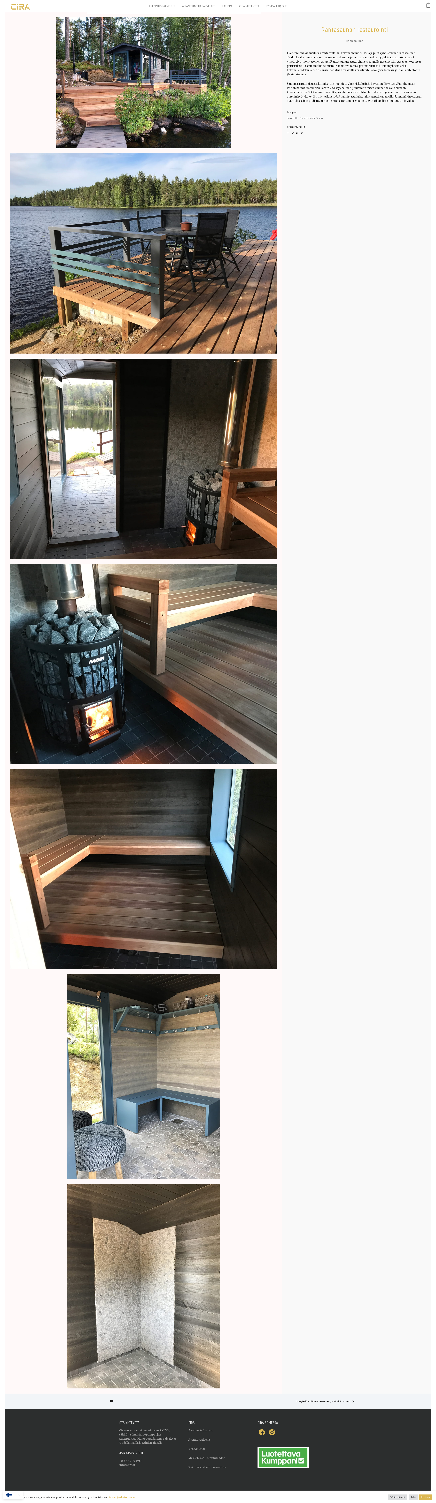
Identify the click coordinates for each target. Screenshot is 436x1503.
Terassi (319, 118)
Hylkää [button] (413, 1497)
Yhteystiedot (196, 1448)
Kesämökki (292, 118)
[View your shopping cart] (428, 6)
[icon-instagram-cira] (272, 1432)
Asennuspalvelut (162, 6)
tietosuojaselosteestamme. (122, 1497)
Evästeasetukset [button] (397, 1497)
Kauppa (227, 6)
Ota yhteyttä (249, 6)
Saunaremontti (307, 118)
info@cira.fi (127, 1464)
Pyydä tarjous (276, 6)
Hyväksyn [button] (425, 1497)
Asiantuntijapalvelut (198, 6)
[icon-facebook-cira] (263, 1432)
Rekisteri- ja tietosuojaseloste (207, 1467)
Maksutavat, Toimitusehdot (206, 1457)
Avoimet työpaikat (200, 1430)
